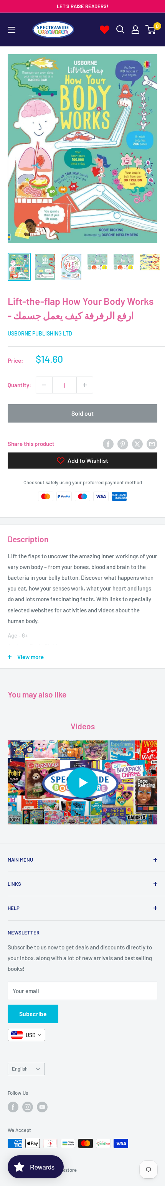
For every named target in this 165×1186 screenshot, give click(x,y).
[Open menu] (11, 30)
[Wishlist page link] (104, 30)
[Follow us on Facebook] (13, 1107)
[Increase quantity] (85, 385)
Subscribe (33, 1013)
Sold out (82, 413)
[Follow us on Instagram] (27, 1107)
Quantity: (19, 385)
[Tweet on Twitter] (137, 443)
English (20, 1069)
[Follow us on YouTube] (42, 1107)
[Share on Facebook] (108, 443)
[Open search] (120, 29)
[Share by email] (152, 443)
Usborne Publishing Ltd (40, 333)
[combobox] (26, 1035)
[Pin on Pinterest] (122, 443)
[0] (151, 29)
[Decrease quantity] (44, 385)
